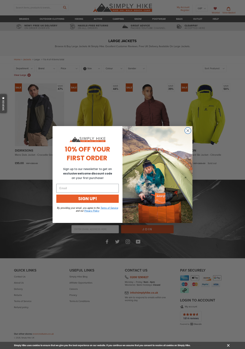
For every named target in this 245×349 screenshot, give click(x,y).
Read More (196, 345)
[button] (3, 103)
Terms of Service (109, 208)
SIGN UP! (87, 199)
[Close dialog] (188, 131)
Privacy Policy (91, 210)
